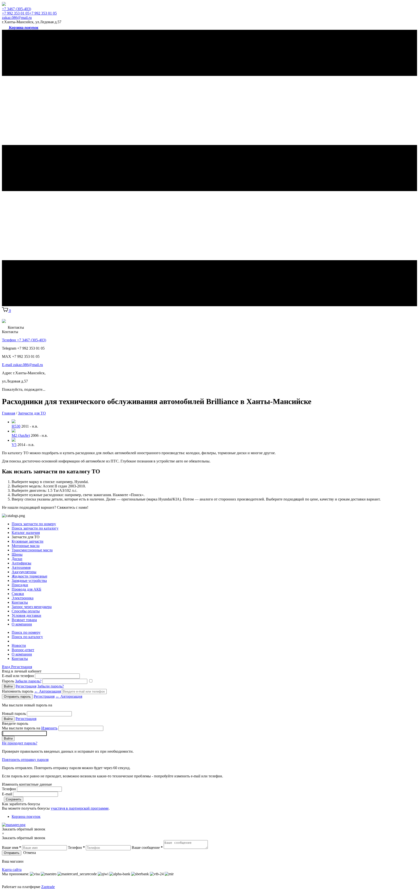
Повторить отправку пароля (25, 760)
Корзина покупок (26, 816)
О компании (22, 624)
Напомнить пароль (31, 691)
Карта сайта (12, 870)
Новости (19, 645)
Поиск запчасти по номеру (34, 524)
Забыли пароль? (28, 681)
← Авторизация (47, 691)
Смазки (18, 594)
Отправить (11, 853)
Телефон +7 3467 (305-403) (24, 340)
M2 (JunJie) (21, 435)
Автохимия (21, 567)
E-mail (7, 794)
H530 (16, 426)
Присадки (20, 585)
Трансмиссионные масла (32, 550)
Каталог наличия (26, 533)
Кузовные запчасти (27, 541)
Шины (17, 554)
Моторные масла (26, 546)
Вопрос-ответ (23, 650)
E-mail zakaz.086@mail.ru (22, 365)
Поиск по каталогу (27, 637)
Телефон (9, 789)
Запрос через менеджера (32, 607)
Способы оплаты (26, 611)
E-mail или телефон (18, 676)
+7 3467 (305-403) (16, 9)
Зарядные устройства (29, 580)
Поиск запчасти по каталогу (35, 528)
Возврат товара (24, 620)
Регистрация (21, 667)
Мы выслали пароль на (29, 728)
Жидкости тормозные (29, 576)
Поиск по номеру (26, 632)
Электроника (22, 598)
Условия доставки (26, 615)
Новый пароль (14, 713)
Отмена (29, 853)
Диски (17, 559)
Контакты (20, 602)
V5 (14, 445)
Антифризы (21, 563)
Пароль (21, 681)
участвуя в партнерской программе (80, 808)
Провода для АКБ (26, 589)
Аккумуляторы (24, 572)
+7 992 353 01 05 (15, 13)
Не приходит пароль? (19, 743)
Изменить (49, 728)
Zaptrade (48, 887)
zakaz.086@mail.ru (17, 18)
